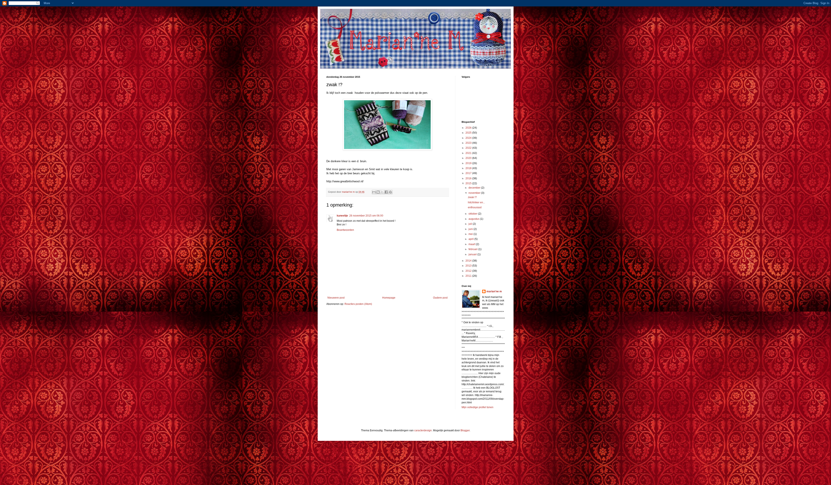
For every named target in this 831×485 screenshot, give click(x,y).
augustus (474, 218)
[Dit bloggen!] (378, 192)
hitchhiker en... (476, 202)
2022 (468, 147)
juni (471, 229)
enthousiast (475, 207)
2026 (468, 127)
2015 (468, 183)
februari (473, 249)
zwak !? (472, 197)
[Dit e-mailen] (374, 192)
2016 (468, 178)
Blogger (465, 430)
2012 (468, 270)
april (471, 239)
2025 (468, 132)
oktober (473, 213)
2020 (468, 158)
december (475, 187)
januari (473, 254)
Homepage (388, 297)
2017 (468, 173)
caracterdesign (423, 430)
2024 (468, 137)
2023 (468, 142)
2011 (468, 275)
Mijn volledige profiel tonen (477, 407)
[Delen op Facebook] (386, 192)
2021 (468, 153)
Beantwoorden (345, 229)
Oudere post (440, 297)
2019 (468, 163)
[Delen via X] (382, 192)
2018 (468, 168)
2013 (468, 265)
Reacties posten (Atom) (358, 304)
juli (471, 223)
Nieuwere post (336, 297)
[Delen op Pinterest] (390, 192)
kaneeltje (342, 215)
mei (471, 234)
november (475, 192)
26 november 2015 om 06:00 (366, 215)
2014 (468, 260)
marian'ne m (494, 291)
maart (472, 244)
